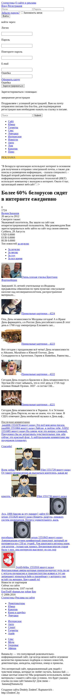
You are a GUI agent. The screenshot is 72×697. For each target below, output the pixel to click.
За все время (15, 258)
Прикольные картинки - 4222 (38, 374)
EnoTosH (6, 591)
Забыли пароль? (10, 12)
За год (11, 255)
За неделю (14, 249)
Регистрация (15, 5)
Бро (34, 591)
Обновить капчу (10, 79)
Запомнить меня (33, 12)
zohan (28, 591)
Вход (4, 5)
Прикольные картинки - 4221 (38, 404)
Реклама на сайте (25, 597)
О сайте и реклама (25, 2)
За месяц (13, 252)
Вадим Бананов (10, 213)
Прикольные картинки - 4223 (38, 343)
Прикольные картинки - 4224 (38, 313)
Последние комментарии (15, 422)
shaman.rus (18, 591)
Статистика (8, 2)
